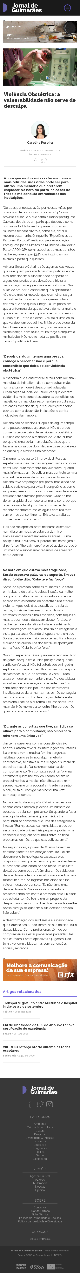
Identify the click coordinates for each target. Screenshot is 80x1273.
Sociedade (40, 1158)
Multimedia (40, 1183)
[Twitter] (44, 160)
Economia (40, 1141)
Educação (40, 1144)
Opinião (40, 1190)
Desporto (40, 1134)
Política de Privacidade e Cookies (40, 1218)
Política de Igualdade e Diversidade (40, 1221)
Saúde (40, 1155)
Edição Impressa (40, 1238)
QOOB (29, 1255)
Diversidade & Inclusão (40, 1137)
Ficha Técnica (40, 1214)
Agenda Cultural (40, 1176)
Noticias (40, 1186)
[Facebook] (36, 160)
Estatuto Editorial (40, 1211)
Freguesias (40, 1148)
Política (40, 1151)
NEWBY (58, 1255)
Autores (40, 1179)
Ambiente (40, 1123)
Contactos (40, 1207)
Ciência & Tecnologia (40, 1127)
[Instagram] (49, 1104)
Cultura (40, 1130)
